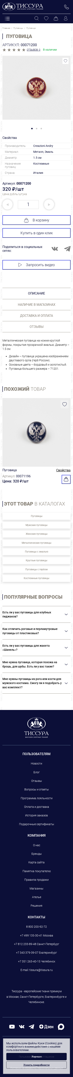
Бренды (36, 853)
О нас (36, 845)
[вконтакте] (21, 1026)
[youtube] (12, 1026)
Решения (36, 905)
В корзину (41, 220)
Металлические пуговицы (36, 542)
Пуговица (9, 470)
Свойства (63, 470)
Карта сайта (36, 862)
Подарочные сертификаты (36, 824)
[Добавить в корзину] (66, 479)
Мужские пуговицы (36, 525)
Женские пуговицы (36, 533)
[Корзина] (56, 18)
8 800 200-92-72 (36, 926)
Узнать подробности (37, 1065)
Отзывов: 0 (33, 49)
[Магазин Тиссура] (36, 727)
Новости (36, 763)
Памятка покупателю (37, 871)
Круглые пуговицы (36, 560)
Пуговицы (36, 516)
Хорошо (37, 1056)
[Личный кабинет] (66, 18)
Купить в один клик (36, 233)
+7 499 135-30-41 (31, 935)
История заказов (36, 815)
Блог (36, 772)
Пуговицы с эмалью (36, 551)
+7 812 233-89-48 (25, 944)
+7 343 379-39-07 (27, 952)
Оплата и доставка (36, 806)
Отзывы (36, 780)
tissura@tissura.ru (41, 970)
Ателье (36, 897)
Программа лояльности (37, 798)
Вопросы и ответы (36, 789)
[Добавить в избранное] (65, 61)
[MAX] (61, 1026)
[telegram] (31, 1026)
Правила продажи (36, 879)
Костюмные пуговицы (36, 578)
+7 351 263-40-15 (29, 961)
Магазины (36, 888)
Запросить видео (40, 265)
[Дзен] (46, 1026)
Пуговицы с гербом (36, 569)
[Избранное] (46, 18)
